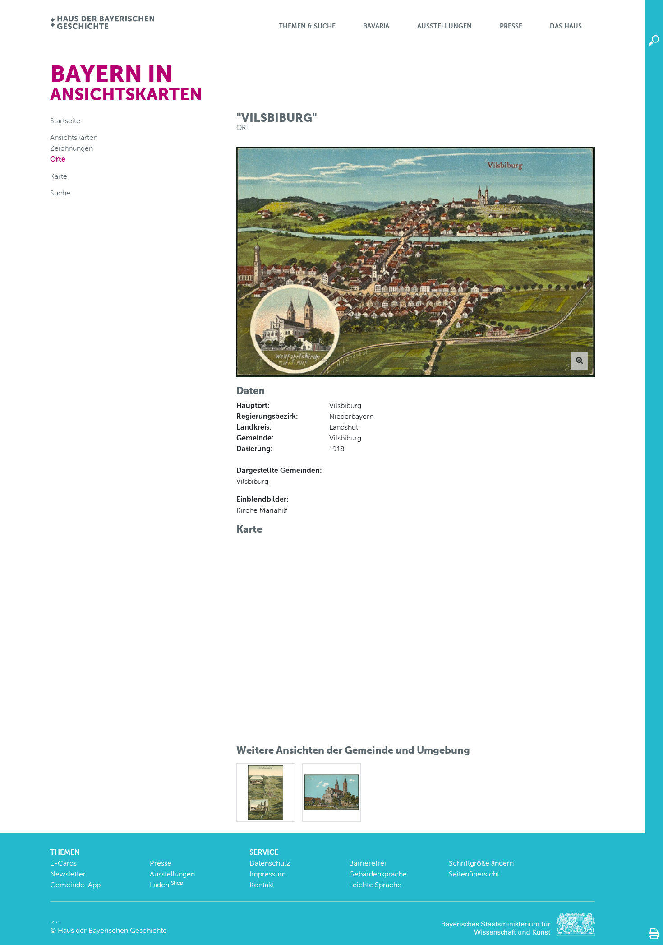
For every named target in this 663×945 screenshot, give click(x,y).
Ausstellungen (444, 26)
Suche (60, 193)
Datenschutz (269, 863)
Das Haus (566, 26)
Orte (57, 159)
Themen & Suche (307, 26)
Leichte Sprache (375, 885)
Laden (166, 885)
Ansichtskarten (73, 137)
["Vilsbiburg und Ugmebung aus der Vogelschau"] (266, 792)
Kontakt (261, 885)
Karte (58, 176)
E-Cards (63, 863)
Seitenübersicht (474, 874)
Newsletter (68, 874)
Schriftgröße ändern (481, 863)
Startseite (65, 121)
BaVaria (376, 26)
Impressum (267, 874)
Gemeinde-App (75, 885)
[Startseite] (102, 23)
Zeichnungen (71, 148)
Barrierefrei (367, 863)
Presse (511, 26)
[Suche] (654, 41)
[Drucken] (654, 934)
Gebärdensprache (378, 874)
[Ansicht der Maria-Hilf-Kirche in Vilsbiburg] (331, 792)
